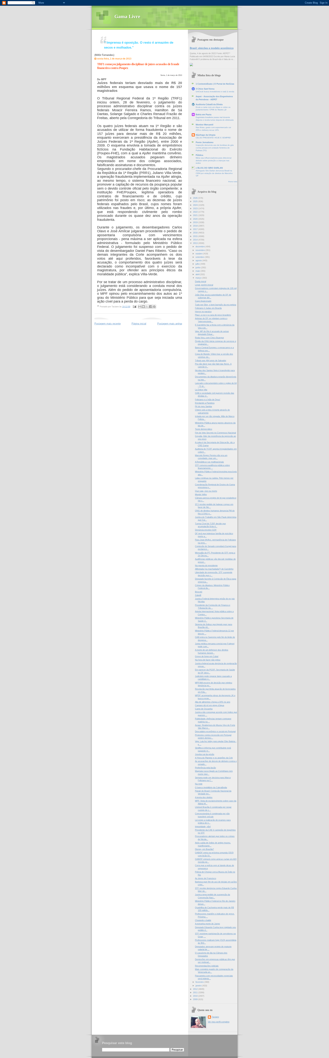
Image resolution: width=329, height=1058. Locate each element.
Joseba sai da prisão (204, 754)
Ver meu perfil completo (218, 1022)
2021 (195, 215)
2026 (195, 198)
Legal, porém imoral (204, 285)
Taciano (215, 1017)
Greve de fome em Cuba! (206, 656)
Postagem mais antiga (169, 323)
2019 (195, 222)
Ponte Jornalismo (204, 142)
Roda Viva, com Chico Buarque (209, 337)
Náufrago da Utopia (205, 135)
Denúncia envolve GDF (206, 530)
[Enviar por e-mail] (140, 306)
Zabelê (198, 595)
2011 (195, 992)
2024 (195, 205)
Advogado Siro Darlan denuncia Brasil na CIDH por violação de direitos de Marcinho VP (214, 173)
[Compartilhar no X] (147, 306)
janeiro (199, 985)
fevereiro (200, 982)
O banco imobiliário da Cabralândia (211, 787)
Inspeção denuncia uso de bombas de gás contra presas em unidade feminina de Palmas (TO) (215, 147)
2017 (195, 229)
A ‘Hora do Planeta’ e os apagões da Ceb (214, 758)
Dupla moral (200, 281)
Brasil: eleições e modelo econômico (212, 48)
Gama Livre (127, 16)
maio (198, 271)
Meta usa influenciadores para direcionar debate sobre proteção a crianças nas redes (214, 160)
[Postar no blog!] (143, 306)
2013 (195, 243)
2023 (195, 208)
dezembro (200, 246)
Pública (199, 155)
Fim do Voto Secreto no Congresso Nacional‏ (215, 433)
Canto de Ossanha (203, 709)
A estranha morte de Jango (207, 924)
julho (198, 264)
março (199, 278)
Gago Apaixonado (203, 301)
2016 (195, 232)
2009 (195, 999)
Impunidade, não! (203, 826)
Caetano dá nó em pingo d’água (209, 705)
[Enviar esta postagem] (134, 306)
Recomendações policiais (207, 966)
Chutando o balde (203, 920)
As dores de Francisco (205, 878)
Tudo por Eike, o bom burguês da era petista (215, 305)
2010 (195, 996)
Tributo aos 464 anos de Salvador (210, 360)
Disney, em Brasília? (204, 849)
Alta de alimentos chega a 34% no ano (212, 702)
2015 (195, 236)
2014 (195, 240)
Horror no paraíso (203, 311)
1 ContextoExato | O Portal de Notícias (215, 84)
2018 (195, 226)
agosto (199, 260)
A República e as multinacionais (209, 462)
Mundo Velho (201, 494)
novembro (200, 250)
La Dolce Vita (201, 389)
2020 (195, 219)
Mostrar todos (232, 182)
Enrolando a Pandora (204, 403)
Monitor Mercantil (204, 124)
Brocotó (198, 592)
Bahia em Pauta (203, 114)
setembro (200, 257)
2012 (195, 989)
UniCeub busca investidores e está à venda (215, 92)
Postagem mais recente (107, 323)
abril (198, 274)
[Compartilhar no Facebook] (151, 306)
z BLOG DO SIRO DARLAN (209, 168)
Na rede (198, 784)
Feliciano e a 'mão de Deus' (207, 399)
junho (198, 267)
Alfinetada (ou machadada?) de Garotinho (214, 569)
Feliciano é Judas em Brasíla (208, 308)
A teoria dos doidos (203, 797)
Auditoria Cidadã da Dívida (209, 104)
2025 (195, 201)
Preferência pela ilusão (205, 767)
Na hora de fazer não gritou (207, 660)
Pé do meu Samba (203, 406)
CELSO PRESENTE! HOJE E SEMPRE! (213, 138)
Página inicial (139, 323)
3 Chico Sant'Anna (205, 89)
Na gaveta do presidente (206, 565)
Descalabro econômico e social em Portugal (215, 731)
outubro (199, 253)
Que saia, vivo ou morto (206, 491)
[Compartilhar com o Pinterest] (154, 306)
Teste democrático (203, 429)
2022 (195, 212)
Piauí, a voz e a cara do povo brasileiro (213, 315)
